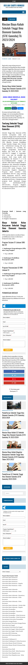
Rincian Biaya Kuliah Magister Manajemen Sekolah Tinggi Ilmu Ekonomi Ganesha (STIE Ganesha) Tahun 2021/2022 (13, 456)
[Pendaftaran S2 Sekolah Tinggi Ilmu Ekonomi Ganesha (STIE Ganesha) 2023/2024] (14, 469)
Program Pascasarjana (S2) (16, 449)
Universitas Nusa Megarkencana (11, 653)
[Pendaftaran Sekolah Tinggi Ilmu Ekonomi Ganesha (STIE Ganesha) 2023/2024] (14, 408)
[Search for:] (14, 493)
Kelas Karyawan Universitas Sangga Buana (14, 623)
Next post (13, 391)
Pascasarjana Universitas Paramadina (12, 619)
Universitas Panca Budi (8, 649)
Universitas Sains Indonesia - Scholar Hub (13, 605)
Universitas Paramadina (8, 609)
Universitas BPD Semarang (9, 633)
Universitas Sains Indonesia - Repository (13, 595)
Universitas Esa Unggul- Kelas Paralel (12, 631)
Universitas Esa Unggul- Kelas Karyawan (13, 629)
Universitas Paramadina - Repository (12, 611)
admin (9, 58)
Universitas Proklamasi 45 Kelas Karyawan (14, 641)
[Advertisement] (14, 200)
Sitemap (14, 1)
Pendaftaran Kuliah (7, 410)
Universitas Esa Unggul (8, 625)
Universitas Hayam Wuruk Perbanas (12, 643)
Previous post (15, 389)
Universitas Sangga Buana (9, 621)
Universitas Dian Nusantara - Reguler (12, 583)
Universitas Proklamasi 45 (9, 639)
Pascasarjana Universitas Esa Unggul (12, 627)
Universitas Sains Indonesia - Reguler (12, 607)
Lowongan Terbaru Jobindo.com (12, 558)
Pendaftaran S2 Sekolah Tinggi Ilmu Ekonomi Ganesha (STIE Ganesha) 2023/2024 (12, 476)
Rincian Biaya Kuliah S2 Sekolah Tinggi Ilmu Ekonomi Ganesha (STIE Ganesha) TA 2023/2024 (14, 435)
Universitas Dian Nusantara (9, 577)
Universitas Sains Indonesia (9, 589)
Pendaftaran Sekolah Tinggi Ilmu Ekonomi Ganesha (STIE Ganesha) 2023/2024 (13, 415)
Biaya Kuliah (5, 430)
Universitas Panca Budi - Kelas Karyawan (13, 651)
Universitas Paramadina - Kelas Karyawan (13, 615)
